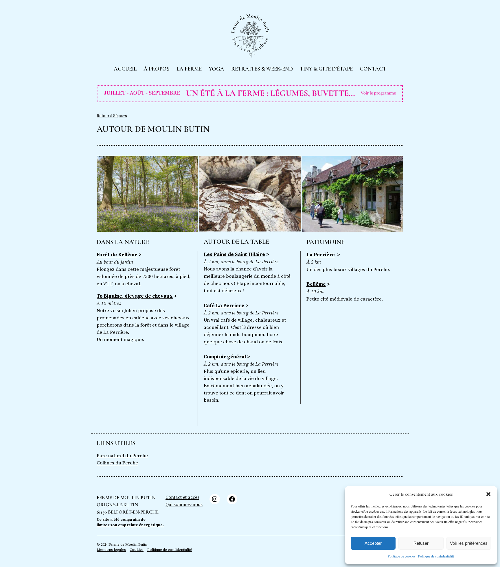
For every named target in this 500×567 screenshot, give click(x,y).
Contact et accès (182, 497)
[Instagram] (214, 499)
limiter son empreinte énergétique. (130, 524)
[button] (488, 494)
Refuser (421, 543)
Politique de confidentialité (436, 556)
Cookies (137, 549)
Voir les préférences (469, 543)
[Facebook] (232, 499)
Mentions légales (111, 549)
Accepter (373, 543)
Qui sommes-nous (184, 504)
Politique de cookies (401, 556)
